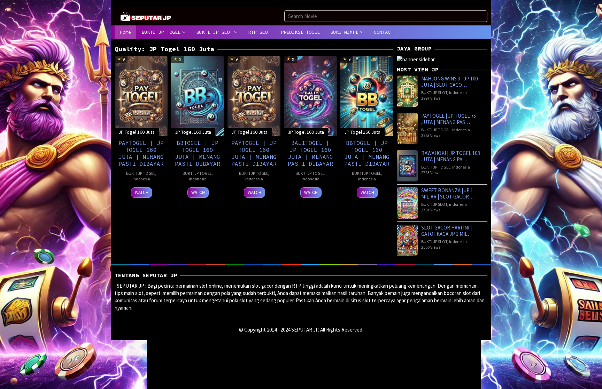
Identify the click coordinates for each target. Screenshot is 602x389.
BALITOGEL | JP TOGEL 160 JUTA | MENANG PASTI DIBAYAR (310, 153)
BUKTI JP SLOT (434, 92)
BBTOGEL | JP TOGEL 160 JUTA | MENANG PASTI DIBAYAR (197, 153)
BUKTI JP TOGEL (140, 173)
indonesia (141, 178)
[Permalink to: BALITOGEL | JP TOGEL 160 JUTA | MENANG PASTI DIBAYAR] (310, 95)
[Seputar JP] (146, 16)
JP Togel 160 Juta (136, 132)
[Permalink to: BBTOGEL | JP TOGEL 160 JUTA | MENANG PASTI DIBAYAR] (197, 95)
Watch (141, 192)
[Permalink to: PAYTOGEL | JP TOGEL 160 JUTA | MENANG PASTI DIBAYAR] (141, 95)
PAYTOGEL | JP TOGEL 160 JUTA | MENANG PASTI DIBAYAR (141, 153)
